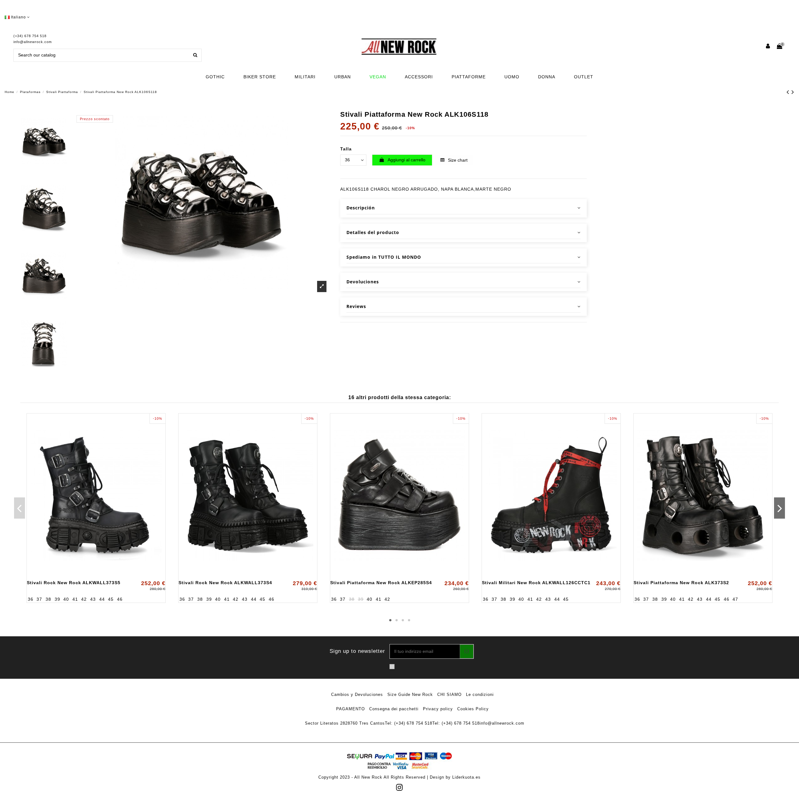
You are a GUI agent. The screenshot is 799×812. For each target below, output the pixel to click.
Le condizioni (480, 694)
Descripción (360, 208)
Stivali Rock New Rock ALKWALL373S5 (73, 582)
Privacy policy (438, 709)
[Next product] (793, 91)
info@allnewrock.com (32, 42)
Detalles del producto (372, 232)
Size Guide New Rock (410, 694)
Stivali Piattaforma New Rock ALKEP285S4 (381, 582)
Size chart (457, 160)
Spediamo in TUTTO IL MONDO (383, 257)
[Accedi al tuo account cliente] (768, 46)
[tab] (463, 208)
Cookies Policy (473, 709)
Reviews (356, 306)
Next (779, 508)
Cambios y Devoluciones (357, 694)
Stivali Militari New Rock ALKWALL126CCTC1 (536, 582)
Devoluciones (362, 282)
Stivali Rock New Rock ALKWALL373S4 (225, 582)
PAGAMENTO (350, 709)
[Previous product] (789, 91)
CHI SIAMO (449, 694)
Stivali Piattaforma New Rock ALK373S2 (681, 582)
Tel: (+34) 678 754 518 (408, 723)
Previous (19, 508)
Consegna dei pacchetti (394, 709)
